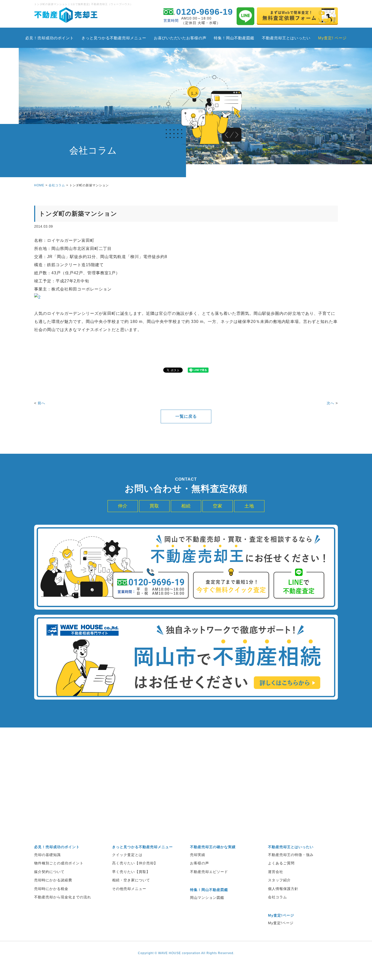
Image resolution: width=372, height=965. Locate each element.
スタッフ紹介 (279, 880)
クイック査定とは (127, 855)
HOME (39, 185)
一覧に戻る (186, 416)
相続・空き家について (131, 880)
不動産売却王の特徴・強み (291, 855)
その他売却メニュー (129, 889)
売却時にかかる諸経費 (53, 880)
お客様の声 (199, 863)
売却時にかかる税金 (51, 889)
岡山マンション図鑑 (207, 898)
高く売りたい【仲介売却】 (135, 863)
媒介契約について (49, 872)
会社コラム (57, 185)
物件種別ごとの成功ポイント (59, 863)
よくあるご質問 (281, 863)
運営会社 (275, 872)
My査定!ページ (281, 923)
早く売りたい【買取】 (131, 872)
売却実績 (197, 855)
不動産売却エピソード (209, 872)
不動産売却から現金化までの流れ (62, 897)
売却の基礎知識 (47, 855)
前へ (41, 403)
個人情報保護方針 (283, 889)
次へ (330, 403)
